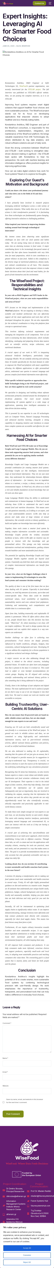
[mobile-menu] (50, 3)
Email (5, 1072)
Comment (7, 1023)
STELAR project (34, 89)
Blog (19, 46)
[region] (27, 1245)
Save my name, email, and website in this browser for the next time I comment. (24, 1100)
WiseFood (26, 46)
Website (6, 1086)
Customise (27, 1255)
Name (5, 1058)
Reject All (27, 1262)
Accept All (27, 1248)
